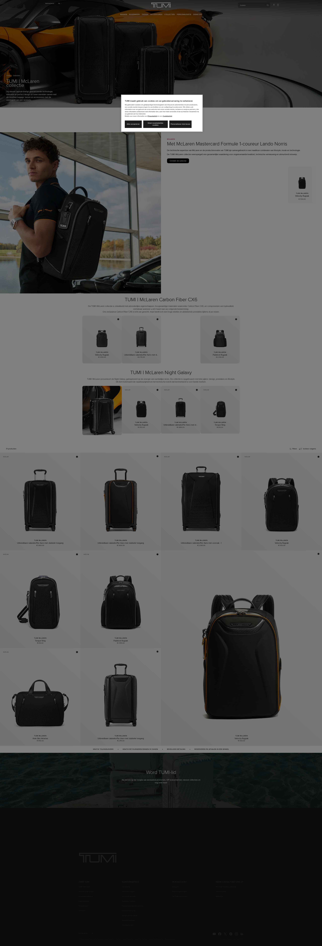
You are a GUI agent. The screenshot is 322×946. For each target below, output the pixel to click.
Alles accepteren (133, 124)
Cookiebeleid (167, 116)
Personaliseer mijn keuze (180, 124)
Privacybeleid (152, 116)
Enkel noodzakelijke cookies (155, 124)
